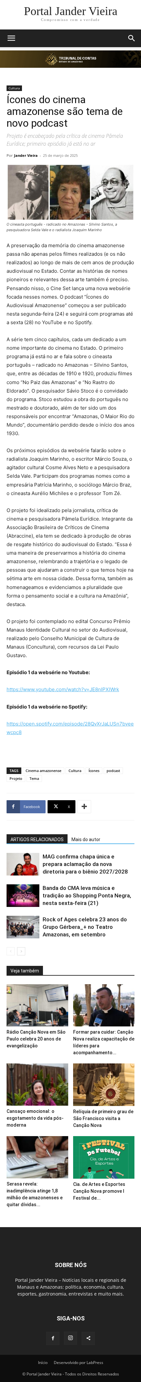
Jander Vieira (26, 155)
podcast (113, 770)
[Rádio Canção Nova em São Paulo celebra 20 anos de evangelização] (37, 1005)
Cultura (14, 88)
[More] (84, 806)
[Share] (88, 1338)
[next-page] (21, 951)
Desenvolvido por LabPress (78, 1362)
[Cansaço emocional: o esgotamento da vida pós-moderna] (37, 1084)
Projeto (16, 778)
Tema (34, 778)
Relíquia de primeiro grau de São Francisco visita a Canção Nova (103, 1118)
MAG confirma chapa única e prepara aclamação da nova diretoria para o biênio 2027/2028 (85, 864)
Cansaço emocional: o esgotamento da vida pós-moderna (35, 1118)
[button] (11, 38)
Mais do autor (85, 839)
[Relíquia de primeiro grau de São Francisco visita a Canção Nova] (104, 1084)
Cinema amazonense (43, 770)
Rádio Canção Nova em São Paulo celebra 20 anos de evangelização (36, 1038)
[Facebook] (52, 1338)
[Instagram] (70, 1338)
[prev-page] (11, 951)
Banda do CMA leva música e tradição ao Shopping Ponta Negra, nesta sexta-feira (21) (87, 895)
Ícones (94, 770)
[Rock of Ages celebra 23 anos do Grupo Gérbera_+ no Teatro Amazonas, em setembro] (23, 927)
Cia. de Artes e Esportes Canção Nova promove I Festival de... (99, 1191)
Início (43, 1362)
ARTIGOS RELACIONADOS (37, 839)
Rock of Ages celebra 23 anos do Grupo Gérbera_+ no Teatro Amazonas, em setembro (85, 927)
